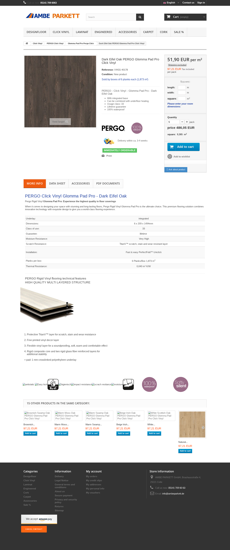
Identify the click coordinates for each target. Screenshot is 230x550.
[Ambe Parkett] (52, 16)
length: (171, 87)
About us (60, 491)
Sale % (179, 32)
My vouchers (93, 492)
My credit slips (94, 480)
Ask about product (176, 169)
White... (151, 424)
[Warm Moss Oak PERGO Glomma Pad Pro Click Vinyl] (68, 416)
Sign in (201, 2)
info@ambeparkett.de (173, 493)
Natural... (183, 442)
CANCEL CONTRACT (34, 529)
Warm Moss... (61, 424)
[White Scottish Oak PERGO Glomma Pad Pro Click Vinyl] (161, 416)
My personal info (95, 488)
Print (109, 155)
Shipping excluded (177, 65)
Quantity (172, 117)
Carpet (148, 32)
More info (35, 183)
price (180, 127)
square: (172, 98)
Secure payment (63, 495)
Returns (59, 506)
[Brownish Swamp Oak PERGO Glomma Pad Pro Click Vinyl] (37, 416)
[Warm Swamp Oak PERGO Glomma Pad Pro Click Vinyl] (99, 416)
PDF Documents (108, 183)
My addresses (93, 484)
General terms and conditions (65, 486)
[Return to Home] (27, 44)
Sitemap (59, 510)
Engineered (103, 32)
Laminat (82, 32)
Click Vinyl (61, 32)
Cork (164, 32)
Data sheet (57, 183)
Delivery (59, 476)
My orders (91, 476)
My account (94, 471)
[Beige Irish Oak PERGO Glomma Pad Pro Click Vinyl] (130, 416)
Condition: (107, 74)
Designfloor (36, 32)
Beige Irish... (122, 424)
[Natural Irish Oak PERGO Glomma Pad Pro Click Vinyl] (192, 424)
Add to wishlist (181, 156)
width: (170, 92)
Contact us (188, 2)
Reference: (108, 69)
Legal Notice (61, 480)
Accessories (128, 32)
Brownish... (29, 424)
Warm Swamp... (93, 424)
